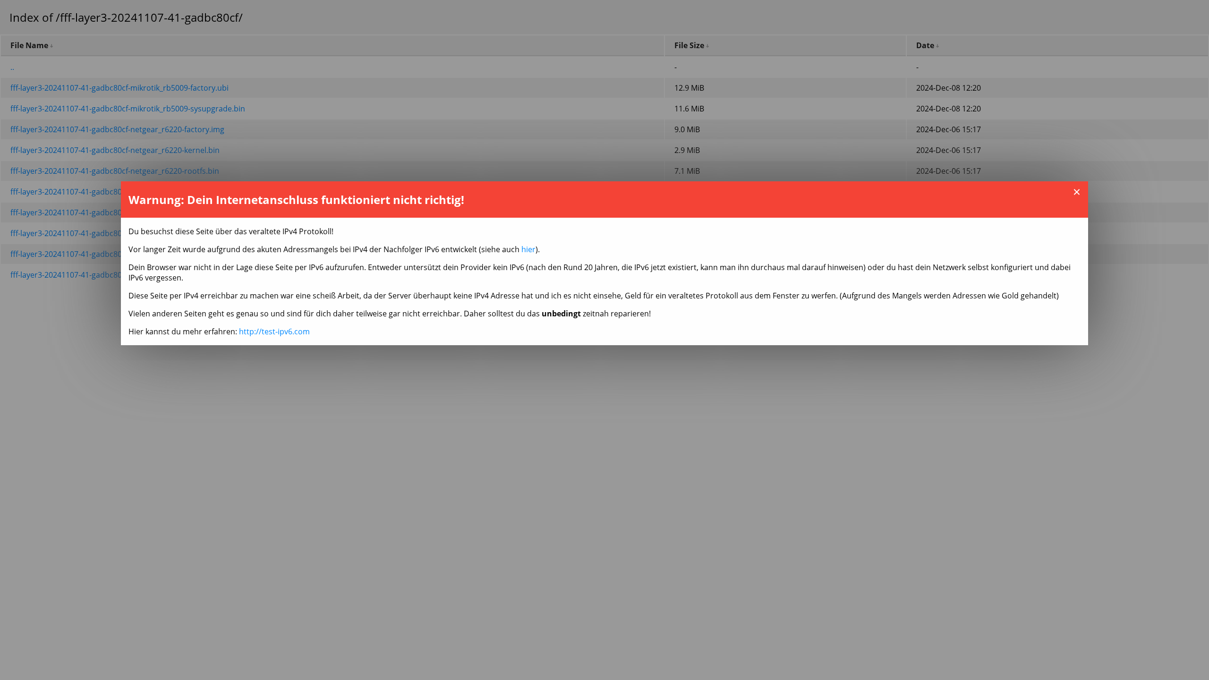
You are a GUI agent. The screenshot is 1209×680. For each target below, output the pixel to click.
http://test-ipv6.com (274, 331)
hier (528, 249)
